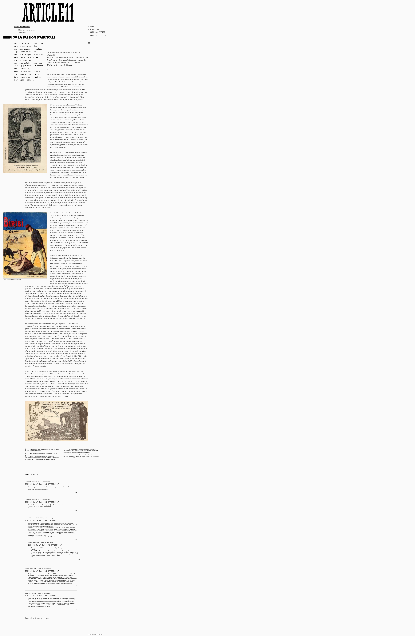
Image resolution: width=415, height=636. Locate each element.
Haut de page (92, 634)
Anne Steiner (31, 30)
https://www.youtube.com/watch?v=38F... (39, 489)
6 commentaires (22, 32)
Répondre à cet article (37, 618)
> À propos (93, 29)
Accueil (100, 634)
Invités (19, 29)
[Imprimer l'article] (89, 43)
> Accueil (93, 27)
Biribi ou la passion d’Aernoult (42, 484)
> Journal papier (96, 32)
